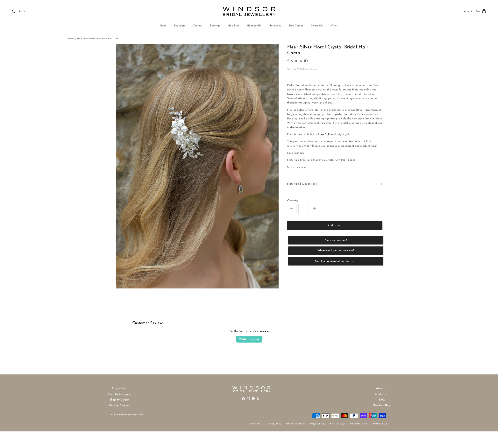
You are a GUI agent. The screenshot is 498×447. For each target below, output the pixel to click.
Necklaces (275, 25)
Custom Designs (119, 405)
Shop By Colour (119, 399)
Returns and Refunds (295, 424)
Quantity (292, 200)
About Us (382, 388)
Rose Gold (324, 134)
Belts (163, 25)
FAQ (382, 399)
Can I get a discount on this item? (335, 261)
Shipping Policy (317, 424)
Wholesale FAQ (379, 424)
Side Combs (296, 25)
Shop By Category (119, 394)
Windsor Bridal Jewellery (131, 415)
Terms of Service (256, 424)
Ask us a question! (336, 240)
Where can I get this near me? (335, 250)
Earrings (215, 25)
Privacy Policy (274, 424)
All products (119, 388)
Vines (334, 25)
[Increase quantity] (314, 208)
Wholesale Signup (358, 424)
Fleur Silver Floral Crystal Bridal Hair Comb (98, 39)
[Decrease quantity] (291, 208)
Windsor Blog (381, 405)
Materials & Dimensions (302, 183)
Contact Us (381, 394)
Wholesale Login (337, 424)
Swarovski (317, 25)
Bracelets (179, 25)
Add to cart (335, 225)
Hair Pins (233, 25)
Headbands (254, 25)
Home (71, 39)
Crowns (197, 25)
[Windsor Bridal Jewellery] (249, 11)
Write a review (249, 339)
